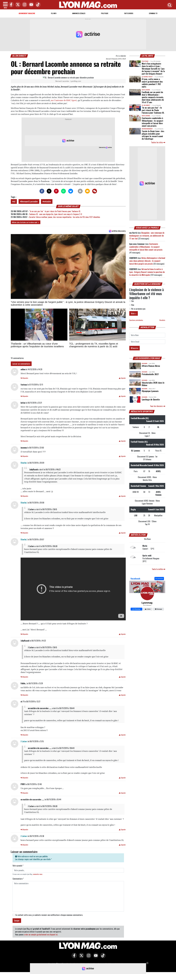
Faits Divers (128, 13)
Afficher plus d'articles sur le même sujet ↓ (25, 222)
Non (132, 304)
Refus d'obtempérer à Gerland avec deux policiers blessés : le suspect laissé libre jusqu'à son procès (147, 261)
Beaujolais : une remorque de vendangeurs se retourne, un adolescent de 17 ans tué (146, 235)
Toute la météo (157, 569)
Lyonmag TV (153, 13)
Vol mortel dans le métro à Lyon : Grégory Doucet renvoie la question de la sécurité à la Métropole (147, 272)
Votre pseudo (18, 865)
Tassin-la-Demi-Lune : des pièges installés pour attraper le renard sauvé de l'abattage (153, 135)
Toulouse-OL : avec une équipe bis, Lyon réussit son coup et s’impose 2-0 (55, 214)
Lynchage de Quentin (151, 399)
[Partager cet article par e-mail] (87, 191)
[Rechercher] (169, 5)
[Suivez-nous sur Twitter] (80, 957)
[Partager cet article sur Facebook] (42, 191)
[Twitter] (17, 5)
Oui (132, 301)
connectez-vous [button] (37, 874)
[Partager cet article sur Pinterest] (56, 191)
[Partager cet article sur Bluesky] (70, 191)
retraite (47, 201)
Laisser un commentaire (21, 363)
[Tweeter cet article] (49, 191)
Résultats (162, 320)
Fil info (53, 13)
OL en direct (19, 56)
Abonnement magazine (27, 13)
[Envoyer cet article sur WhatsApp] (63, 191)
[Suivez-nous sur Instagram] (88, 957)
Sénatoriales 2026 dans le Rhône (153, 384)
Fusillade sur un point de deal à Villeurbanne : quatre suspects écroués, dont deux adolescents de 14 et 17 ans (153, 97)
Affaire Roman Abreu (151, 365)
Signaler (123, 378)
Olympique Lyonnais (150, 391)
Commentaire (18, 878)
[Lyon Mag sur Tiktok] (102, 957)
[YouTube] (30, 5)
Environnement (147, 129)
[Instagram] (24, 5)
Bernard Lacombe (29, 201)
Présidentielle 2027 (150, 374)
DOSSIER (144, 363)
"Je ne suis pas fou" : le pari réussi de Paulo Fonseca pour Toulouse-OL (54, 211)
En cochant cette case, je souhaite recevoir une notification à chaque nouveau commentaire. (49, 915)
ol (14, 201)
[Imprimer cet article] (80, 191)
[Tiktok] (37, 5)
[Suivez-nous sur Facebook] (147, 594)
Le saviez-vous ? (147, 77)
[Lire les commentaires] (94, 191)
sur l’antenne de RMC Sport (64, 100)
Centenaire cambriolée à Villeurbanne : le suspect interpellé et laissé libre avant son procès (152, 121)
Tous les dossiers (156, 406)
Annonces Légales (78, 13)
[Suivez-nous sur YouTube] (95, 957)
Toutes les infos (157, 142)
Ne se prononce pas (138, 308)
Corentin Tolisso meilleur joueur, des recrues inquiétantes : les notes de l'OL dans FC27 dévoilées (64, 217)
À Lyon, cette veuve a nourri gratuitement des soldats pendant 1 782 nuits (152, 82)
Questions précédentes (136, 320)
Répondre (25, 378)
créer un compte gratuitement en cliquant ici (41, 934)
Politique (104, 13)
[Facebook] (10, 5)
